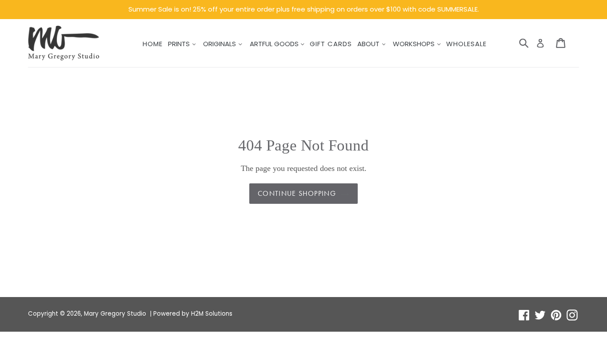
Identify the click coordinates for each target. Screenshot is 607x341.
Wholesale (466, 43)
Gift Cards (331, 43)
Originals (220, 43)
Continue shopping (297, 193)
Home (153, 43)
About (369, 43)
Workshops (414, 43)
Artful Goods (275, 43)
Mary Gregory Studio (115, 313)
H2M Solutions (211, 313)
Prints (180, 43)
